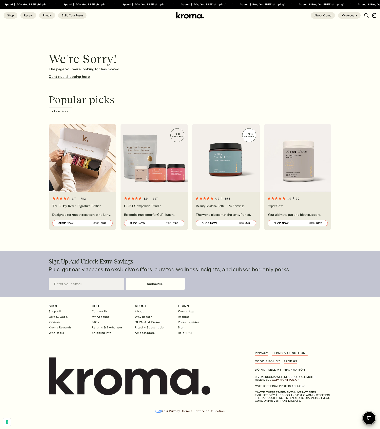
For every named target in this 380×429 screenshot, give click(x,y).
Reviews (55, 322)
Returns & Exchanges (107, 327)
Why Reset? (143, 316)
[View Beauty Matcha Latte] (226, 177)
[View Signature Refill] (82, 177)
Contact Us (100, 311)
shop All (55, 311)
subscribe (155, 284)
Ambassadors (145, 332)
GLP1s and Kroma (148, 322)
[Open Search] (365, 15)
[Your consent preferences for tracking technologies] (7, 422)
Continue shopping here (69, 77)
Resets (28, 15)
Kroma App (186, 311)
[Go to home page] (190, 15)
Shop (10, 15)
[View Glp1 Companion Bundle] (154, 177)
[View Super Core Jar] (298, 177)
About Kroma (323, 15)
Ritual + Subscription (150, 327)
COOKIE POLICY (267, 361)
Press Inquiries (189, 322)
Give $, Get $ (58, 316)
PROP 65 (290, 361)
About (139, 311)
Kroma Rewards (60, 327)
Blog (181, 327)
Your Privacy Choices (177, 411)
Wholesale (56, 332)
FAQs (95, 322)
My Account (349, 15)
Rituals (47, 15)
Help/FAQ (185, 332)
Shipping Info (102, 332)
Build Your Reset (72, 15)
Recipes (184, 316)
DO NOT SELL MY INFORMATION (280, 369)
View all (60, 110)
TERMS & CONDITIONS (290, 353)
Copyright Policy (285, 379)
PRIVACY (261, 353)
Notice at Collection (210, 411)
